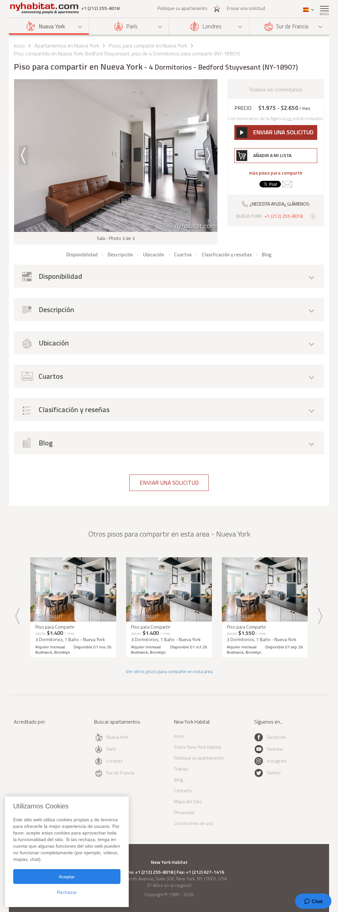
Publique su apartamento (182, 8)
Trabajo (181, 768)
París (132, 26)
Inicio (19, 45)
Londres (211, 26)
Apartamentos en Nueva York (66, 45)
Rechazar (67, 892)
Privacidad (184, 812)
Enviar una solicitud (246, 8)
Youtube (275, 748)
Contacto (183, 790)
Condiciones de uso (193, 823)
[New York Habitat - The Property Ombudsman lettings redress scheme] (33, 748)
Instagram (277, 760)
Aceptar (67, 876)
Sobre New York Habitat (197, 746)
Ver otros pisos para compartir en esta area (169, 671)
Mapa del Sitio (188, 801)
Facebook (276, 736)
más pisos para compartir (276, 173)
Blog (178, 779)
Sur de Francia (292, 26)
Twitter (274, 772)
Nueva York (52, 26)
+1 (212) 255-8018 (100, 8)
